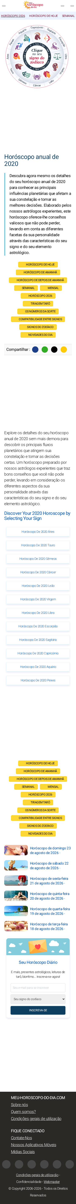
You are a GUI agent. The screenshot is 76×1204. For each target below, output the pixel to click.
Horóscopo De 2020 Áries (38, 531)
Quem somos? (23, 1112)
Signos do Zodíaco (40, 327)
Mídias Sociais (23, 1152)
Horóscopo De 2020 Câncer (38, 572)
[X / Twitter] (19, 1164)
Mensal (53, 288)
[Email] (63, 349)
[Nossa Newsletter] (62, 6)
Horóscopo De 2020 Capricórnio (38, 653)
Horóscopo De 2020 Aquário (38, 666)
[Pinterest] (44, 1164)
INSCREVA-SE (38, 1010)
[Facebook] (35, 349)
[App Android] (69, 1164)
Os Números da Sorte (40, 311)
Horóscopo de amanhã (40, 272)
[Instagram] (31, 1164)
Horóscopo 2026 (13, 16)
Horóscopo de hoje (43, 16)
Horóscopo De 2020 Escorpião (38, 626)
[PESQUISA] (72, 6)
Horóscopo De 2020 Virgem (38, 599)
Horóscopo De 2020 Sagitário (38, 639)
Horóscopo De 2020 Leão (38, 585)
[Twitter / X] (54, 349)
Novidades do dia (40, 335)
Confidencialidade (28, 1181)
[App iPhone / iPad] (57, 1164)
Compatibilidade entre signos (40, 319)
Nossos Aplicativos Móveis (33, 1145)
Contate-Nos (21, 1138)
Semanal (68, 16)
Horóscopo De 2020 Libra (38, 612)
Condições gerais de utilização (36, 1119)
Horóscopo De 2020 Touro (38, 545)
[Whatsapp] (44, 349)
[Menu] (3, 6)
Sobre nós (19, 1105)
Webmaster (52, 1181)
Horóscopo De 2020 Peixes (38, 680)
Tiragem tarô (40, 303)
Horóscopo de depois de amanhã (40, 280)
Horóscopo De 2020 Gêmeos (38, 558)
